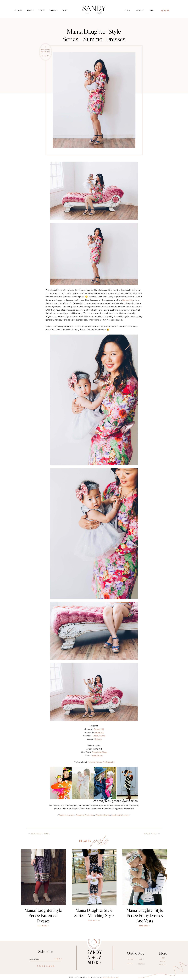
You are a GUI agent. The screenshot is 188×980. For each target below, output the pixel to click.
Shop (152, 11)
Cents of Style (99, 736)
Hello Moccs (97, 755)
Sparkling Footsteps (85, 815)
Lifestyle (54, 11)
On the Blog (135, 953)
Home (65, 11)
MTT (117, 977)
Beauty (30, 11)
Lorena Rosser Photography (101, 762)
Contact (140, 11)
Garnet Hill (127, 300)
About (127, 11)
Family (41, 11)
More (163, 953)
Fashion (18, 11)
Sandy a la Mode (66, 815)
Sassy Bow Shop (99, 752)
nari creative (108, 977)
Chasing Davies (103, 815)
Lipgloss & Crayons (120, 815)
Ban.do (98, 739)
